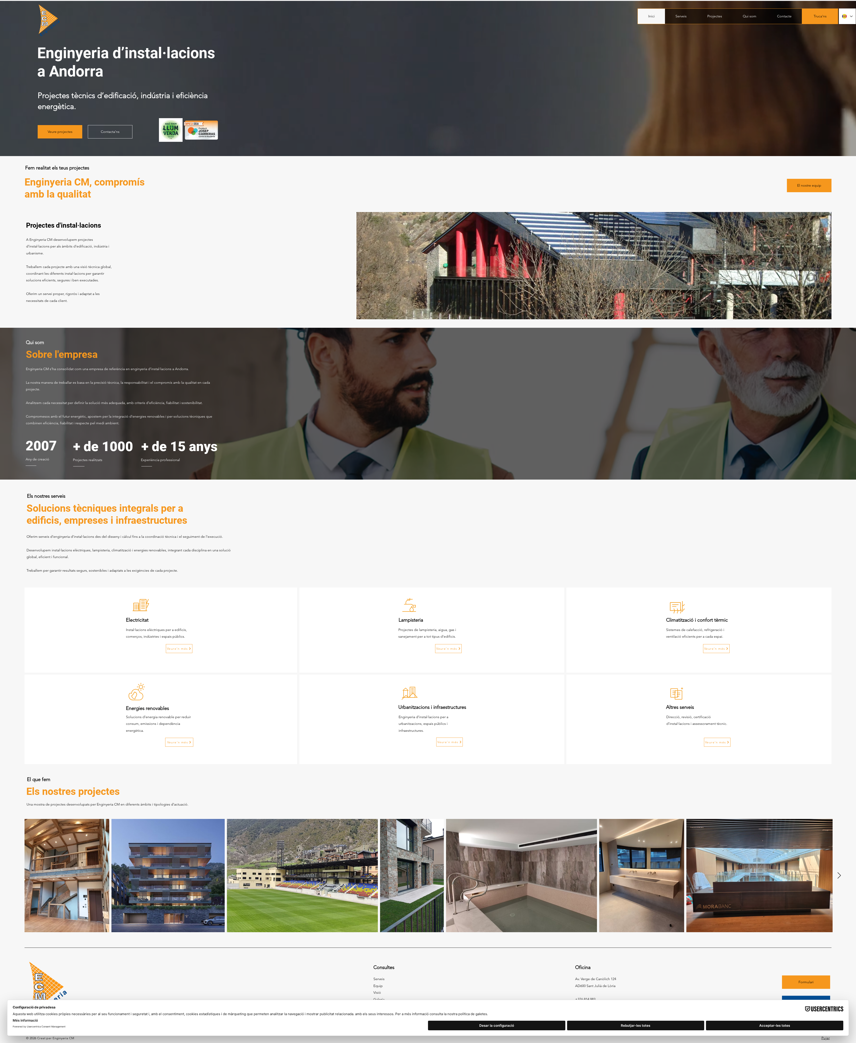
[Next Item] (839, 875)
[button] (681, 16)
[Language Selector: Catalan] (847, 16)
